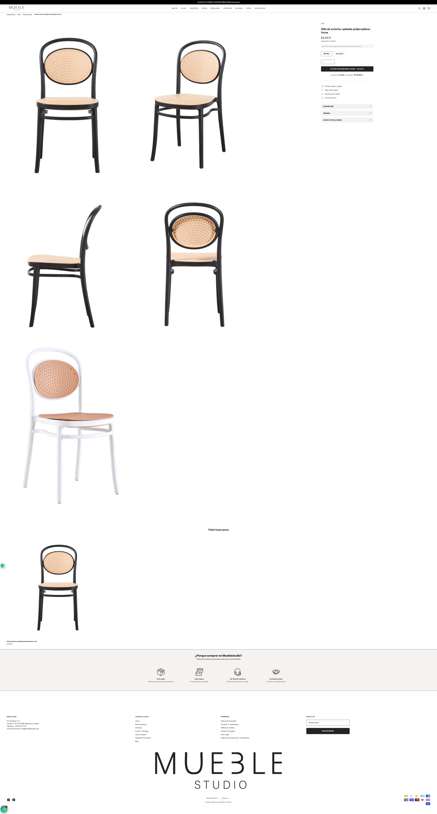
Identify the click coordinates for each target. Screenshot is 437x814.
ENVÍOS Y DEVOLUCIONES (332, 120)
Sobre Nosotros (141, 724)
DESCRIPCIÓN (328, 106)
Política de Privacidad (228, 721)
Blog (136, 741)
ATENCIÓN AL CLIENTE (142, 717)
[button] (183, 8)
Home (137, 721)
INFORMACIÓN (225, 717)
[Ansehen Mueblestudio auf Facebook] (13, 800)
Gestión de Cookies (228, 731)
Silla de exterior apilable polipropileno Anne (22, 641)
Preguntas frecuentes (143, 738)
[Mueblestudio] (16, 8)
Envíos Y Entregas (141, 731)
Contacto (138, 728)
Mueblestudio (11, 14)
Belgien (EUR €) (212, 798)
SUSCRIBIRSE (328, 731)
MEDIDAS (326, 113)
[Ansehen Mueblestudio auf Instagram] (8, 800)
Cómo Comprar (140, 735)
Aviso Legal (225, 735)
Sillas (19, 14)
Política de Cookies (227, 728)
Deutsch (225, 798)
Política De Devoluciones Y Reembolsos (235, 738)
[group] (218, 2)
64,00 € (10, 644)
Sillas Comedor (27, 14)
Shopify (229, 802)
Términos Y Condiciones (229, 724)
